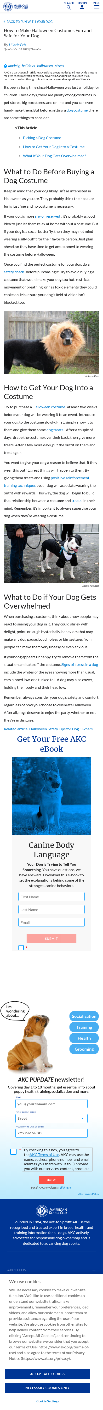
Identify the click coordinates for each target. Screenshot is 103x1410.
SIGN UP (51, 1179)
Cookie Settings (47, 1401)
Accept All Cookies (47, 1374)
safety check (14, 271)
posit (55, 477)
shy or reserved (47, 216)
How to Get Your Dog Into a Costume (54, 146)
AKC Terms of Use (44, 1154)
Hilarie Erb (17, 44)
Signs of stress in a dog (79, 664)
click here (65, 1187)
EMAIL (19, 1097)
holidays (28, 65)
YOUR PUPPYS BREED (26, 1112)
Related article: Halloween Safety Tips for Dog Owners (48, 729)
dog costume (77, 110)
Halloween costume (49, 407)
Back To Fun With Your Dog (30, 22)
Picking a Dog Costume (42, 137)
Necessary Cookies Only (47, 1388)
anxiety (13, 65)
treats (76, 500)
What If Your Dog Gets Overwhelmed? (54, 155)
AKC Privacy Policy (88, 1193)
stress (59, 65)
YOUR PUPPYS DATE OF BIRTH (30, 1127)
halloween (45, 65)
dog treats (54, 429)
